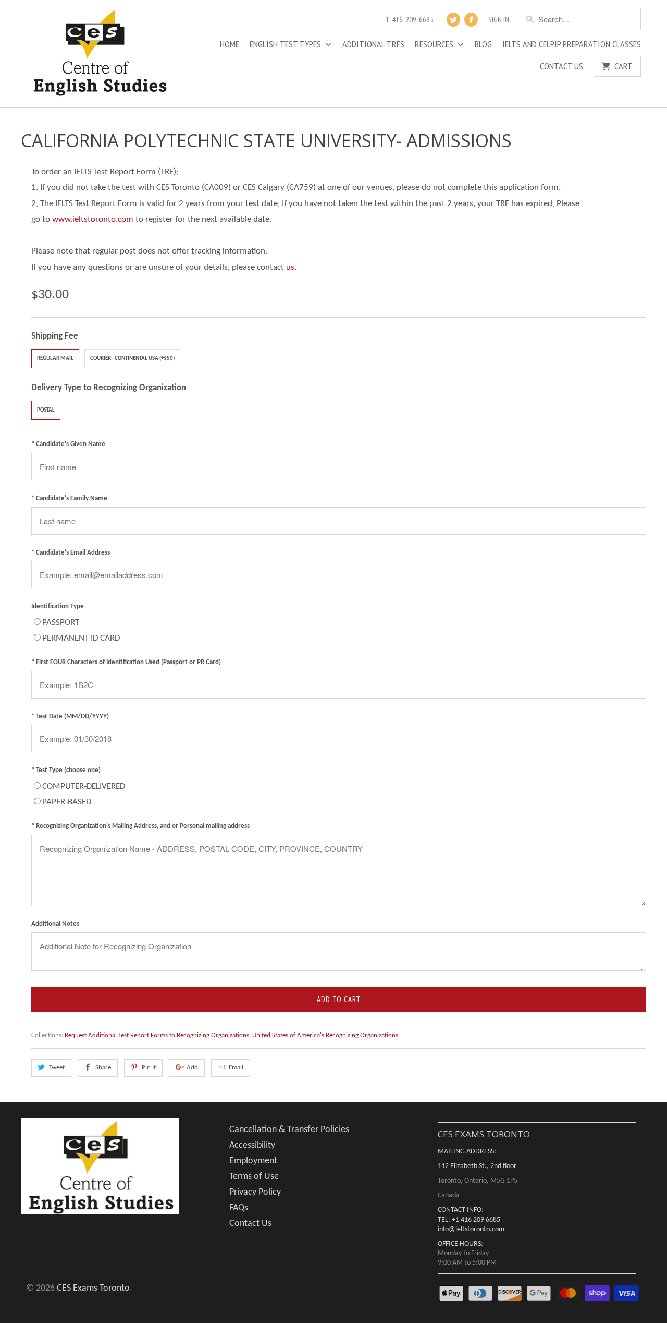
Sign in (498, 20)
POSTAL (46, 410)
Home (229, 45)
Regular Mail (55, 359)
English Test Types (286, 45)
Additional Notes (55, 924)
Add (192, 1067)
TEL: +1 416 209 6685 (469, 1220)
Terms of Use (254, 1177)
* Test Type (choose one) (66, 770)
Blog (483, 45)
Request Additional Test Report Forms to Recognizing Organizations (157, 1035)
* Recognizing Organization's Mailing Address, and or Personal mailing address (140, 826)
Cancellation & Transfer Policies (289, 1130)
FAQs (238, 1208)
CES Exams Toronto (93, 1288)
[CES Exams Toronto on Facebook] (471, 20)
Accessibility (252, 1145)
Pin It (149, 1067)
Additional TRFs (373, 45)
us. (291, 267)
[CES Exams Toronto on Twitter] (453, 20)
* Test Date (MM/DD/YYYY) (70, 716)
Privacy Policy (255, 1192)
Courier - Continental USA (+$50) (132, 359)
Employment (253, 1161)
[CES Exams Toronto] (99, 54)
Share (103, 1067)
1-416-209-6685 (410, 20)
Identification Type (57, 606)
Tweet (57, 1067)
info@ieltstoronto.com (471, 1229)
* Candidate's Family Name (69, 498)
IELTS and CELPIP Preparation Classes (571, 45)
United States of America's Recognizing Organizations (325, 1035)
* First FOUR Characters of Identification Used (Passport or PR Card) (126, 662)
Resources (435, 45)
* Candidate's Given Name (68, 444)
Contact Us (561, 67)
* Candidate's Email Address (70, 552)
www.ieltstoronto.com (92, 219)
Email (236, 1067)
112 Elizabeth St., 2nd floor (477, 1166)
